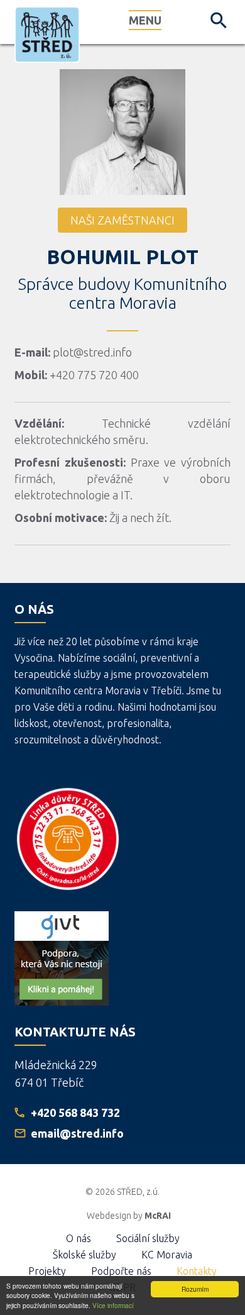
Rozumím (195, 1289)
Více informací (113, 1305)
